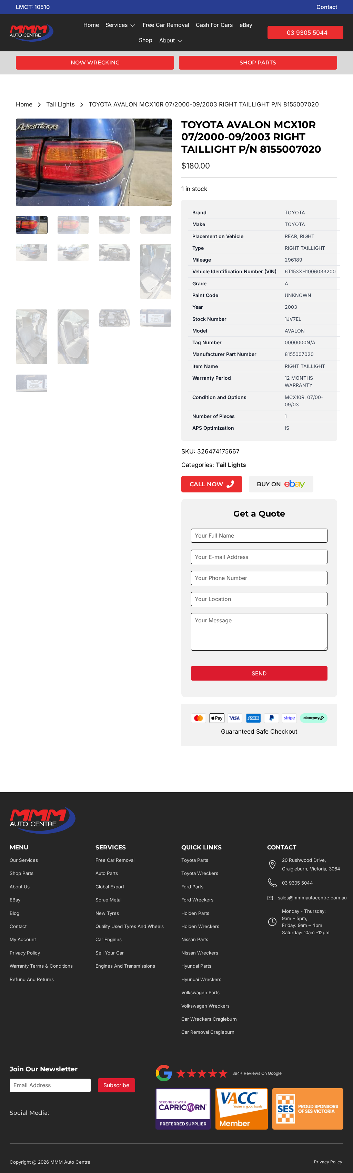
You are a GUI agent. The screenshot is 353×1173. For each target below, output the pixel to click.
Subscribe (116, 1085)
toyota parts (194, 860)
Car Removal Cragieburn (207, 1032)
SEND (259, 673)
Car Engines (108, 939)
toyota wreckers (199, 873)
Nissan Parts (194, 939)
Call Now (206, 484)
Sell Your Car (109, 953)
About (167, 40)
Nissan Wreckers (199, 953)
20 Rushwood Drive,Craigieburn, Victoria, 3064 (311, 864)
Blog (14, 913)
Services (116, 24)
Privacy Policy (25, 953)
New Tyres (107, 913)
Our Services (24, 860)
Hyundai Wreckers (201, 979)
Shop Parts (258, 62)
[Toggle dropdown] (132, 25)
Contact (326, 6)
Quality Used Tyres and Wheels (129, 926)
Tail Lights (60, 104)
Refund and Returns (32, 979)
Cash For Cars (214, 24)
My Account (23, 939)
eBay (246, 24)
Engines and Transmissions (125, 966)
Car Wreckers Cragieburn (209, 1019)
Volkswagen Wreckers (205, 1006)
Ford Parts (192, 886)
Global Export (109, 886)
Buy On (269, 484)
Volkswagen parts (200, 992)
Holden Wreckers (200, 926)
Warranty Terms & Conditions (41, 966)
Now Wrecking (95, 62)
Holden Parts (195, 913)
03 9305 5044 (307, 32)
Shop (145, 40)
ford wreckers (197, 899)
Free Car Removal (166, 24)
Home (91, 24)
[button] (162, 128)
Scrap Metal (108, 899)
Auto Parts (106, 873)
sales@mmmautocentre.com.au (312, 897)
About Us (20, 886)
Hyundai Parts (196, 966)
